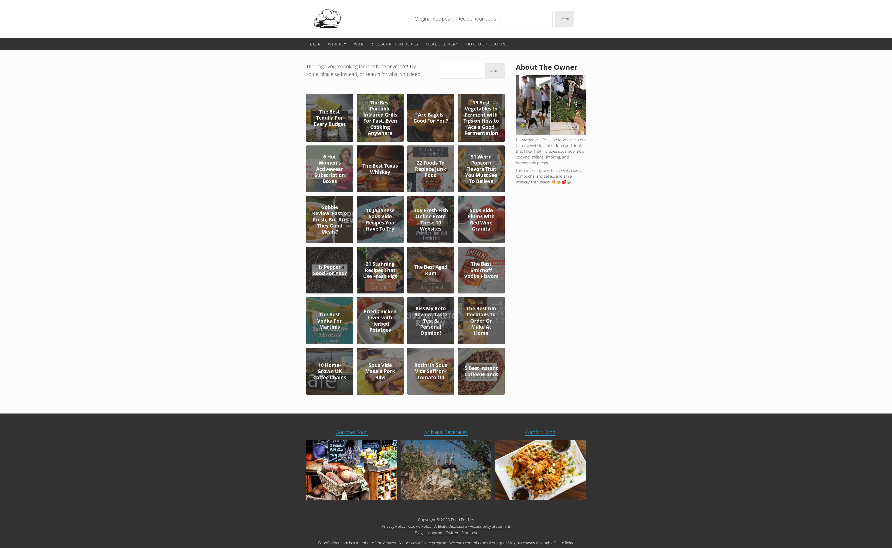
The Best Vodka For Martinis (329, 320)
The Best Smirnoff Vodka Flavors (481, 270)
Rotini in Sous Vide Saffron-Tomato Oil (430, 371)
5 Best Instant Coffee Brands (481, 371)
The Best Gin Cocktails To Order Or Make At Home (481, 320)
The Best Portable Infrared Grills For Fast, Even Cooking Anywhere (380, 118)
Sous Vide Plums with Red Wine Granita (481, 219)
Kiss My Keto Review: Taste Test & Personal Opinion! (430, 320)
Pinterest (469, 532)
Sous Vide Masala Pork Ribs (380, 371)
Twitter (452, 532)
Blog (419, 532)
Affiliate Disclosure (450, 526)
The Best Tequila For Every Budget (330, 118)
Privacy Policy (393, 526)
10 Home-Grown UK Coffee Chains (329, 371)
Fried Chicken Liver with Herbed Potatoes (380, 320)
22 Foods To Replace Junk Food (430, 169)
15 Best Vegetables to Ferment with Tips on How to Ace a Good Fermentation (481, 118)
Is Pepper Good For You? (329, 270)
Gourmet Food (352, 432)
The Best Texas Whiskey (380, 169)
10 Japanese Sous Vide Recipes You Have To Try (380, 219)
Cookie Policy (420, 526)
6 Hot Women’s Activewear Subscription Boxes (329, 169)
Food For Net (462, 519)
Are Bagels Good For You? (430, 118)
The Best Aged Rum (430, 270)
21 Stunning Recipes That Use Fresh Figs (380, 270)
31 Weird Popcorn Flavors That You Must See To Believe (481, 169)
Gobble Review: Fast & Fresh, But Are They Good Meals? (329, 219)
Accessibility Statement (490, 526)
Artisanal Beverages (446, 432)
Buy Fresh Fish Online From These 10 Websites (430, 219)
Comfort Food (540, 432)
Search (564, 19)
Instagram (434, 532)
